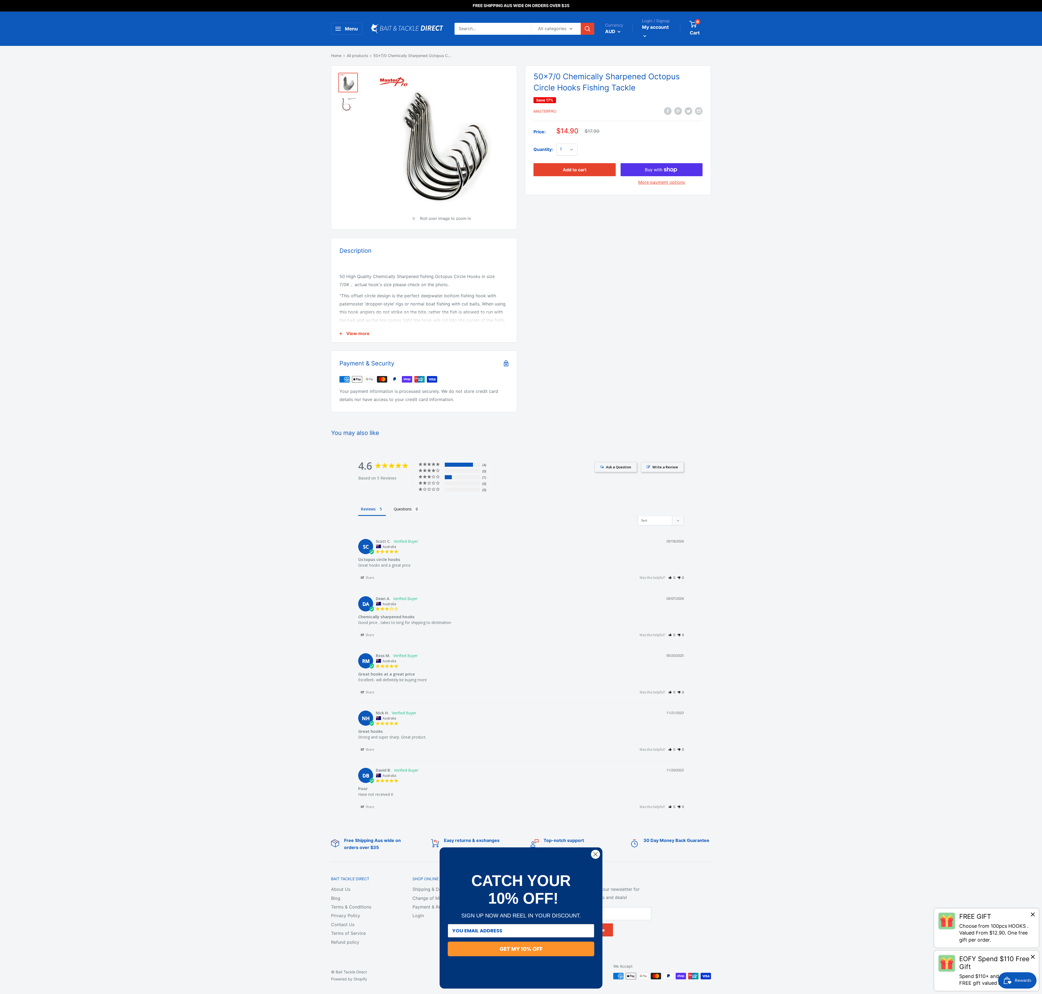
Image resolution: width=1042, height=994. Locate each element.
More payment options (661, 182)
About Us (340, 889)
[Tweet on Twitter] (688, 111)
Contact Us (342, 924)
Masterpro (545, 111)
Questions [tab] (403, 509)
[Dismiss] (1032, 916)
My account (655, 27)
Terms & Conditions (351, 907)
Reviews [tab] (368, 509)
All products (357, 55)
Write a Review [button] (665, 467)
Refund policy (345, 942)
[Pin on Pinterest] (678, 111)
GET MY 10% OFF (521, 949)
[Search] (587, 29)
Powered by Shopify (349, 979)
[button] (672, 577)
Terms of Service (348, 933)
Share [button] (369, 577)
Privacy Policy (345, 915)
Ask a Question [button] (618, 467)
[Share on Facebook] (668, 111)
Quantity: (543, 149)
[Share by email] (699, 111)
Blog (335, 898)
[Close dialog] (595, 854)
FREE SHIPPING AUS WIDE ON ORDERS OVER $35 (521, 5)
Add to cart (574, 169)
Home (336, 55)
